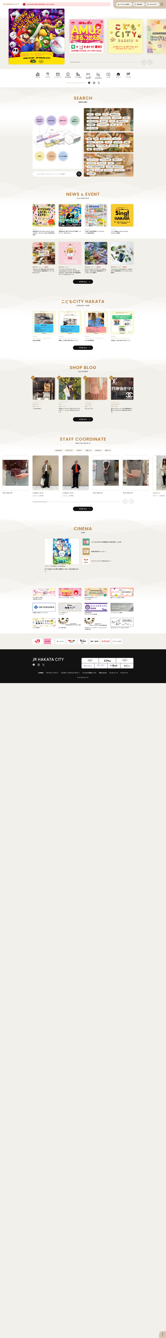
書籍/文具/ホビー (122, 121)
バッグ (112, 121)
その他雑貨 (91, 124)
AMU (39, 156)
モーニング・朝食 (102, 145)
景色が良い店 (98, 149)
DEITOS (51, 120)
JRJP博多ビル (75, 120)
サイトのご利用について (89, 673)
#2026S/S (98, 450)
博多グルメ (91, 142)
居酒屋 (127, 142)
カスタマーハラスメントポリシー (70, 673)
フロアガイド (91, 163)
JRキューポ (108, 170)
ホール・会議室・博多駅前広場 (95, 166)
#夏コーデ (107, 450)
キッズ (105, 114)
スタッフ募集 (91, 173)
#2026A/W (59, 450)
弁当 (113, 124)
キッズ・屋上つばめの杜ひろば (114, 166)
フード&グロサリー (102, 124)
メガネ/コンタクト (92, 121)
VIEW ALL (83, 282)
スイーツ (108, 142)
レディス (90, 114)
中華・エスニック (105, 138)
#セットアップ (69, 450)
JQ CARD (98, 170)
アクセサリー (116, 118)
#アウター (79, 450)
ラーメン (100, 142)
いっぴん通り (63, 156)
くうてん (51, 156)
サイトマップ (124, 673)
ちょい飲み (90, 145)
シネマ (110, 163)
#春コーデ (88, 450)
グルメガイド (102, 163)
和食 (89, 138)
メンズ (98, 114)
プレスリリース (113, 673)
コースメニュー (124, 145)
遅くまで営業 (113, 145)
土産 (119, 124)
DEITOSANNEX (39, 120)
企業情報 (41, 673)
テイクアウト (118, 142)
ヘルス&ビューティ (92, 118)
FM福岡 (90, 170)
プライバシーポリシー (52, 673)
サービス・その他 (92, 128)
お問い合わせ (103, 673)
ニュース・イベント (92, 159)
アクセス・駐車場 (105, 159)
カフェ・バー (117, 138)
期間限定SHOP (115, 114)
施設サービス (117, 159)
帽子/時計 (103, 121)
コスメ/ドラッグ (105, 118)
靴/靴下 (126, 118)
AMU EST (63, 120)
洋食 (96, 138)
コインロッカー (119, 170)
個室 (89, 149)
